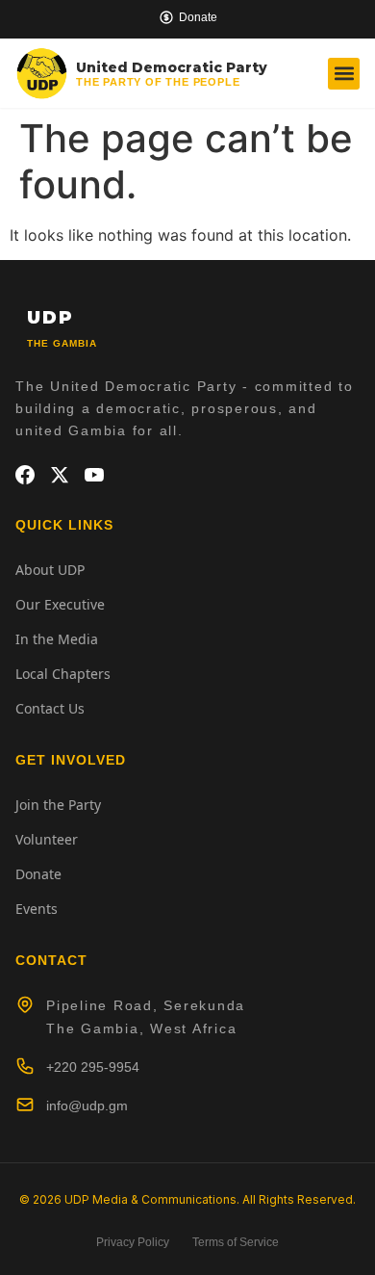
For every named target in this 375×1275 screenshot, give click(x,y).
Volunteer (46, 839)
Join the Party (58, 804)
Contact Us (50, 708)
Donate (38, 874)
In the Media (56, 639)
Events (36, 908)
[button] (344, 74)
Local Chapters (63, 673)
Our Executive (60, 604)
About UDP (50, 569)
